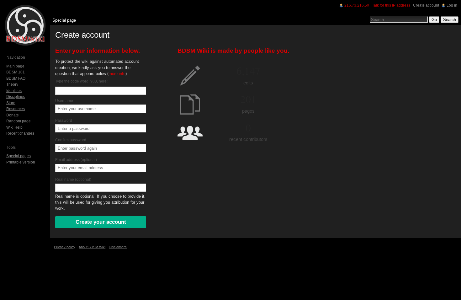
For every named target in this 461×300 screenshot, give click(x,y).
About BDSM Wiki (92, 247)
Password (63, 120)
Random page (18, 121)
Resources (15, 109)
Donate (12, 115)
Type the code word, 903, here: (81, 81)
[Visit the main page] (25, 25)
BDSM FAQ (15, 78)
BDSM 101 (15, 72)
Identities (14, 90)
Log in (452, 5)
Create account (426, 5)
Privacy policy (64, 247)
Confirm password (70, 140)
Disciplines (15, 96)
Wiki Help (14, 127)
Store (10, 103)
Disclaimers (118, 247)
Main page (15, 66)
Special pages (18, 156)
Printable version (20, 162)
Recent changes (20, 133)
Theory (12, 84)
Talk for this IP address (391, 5)
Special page (64, 20)
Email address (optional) (76, 160)
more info (117, 73)
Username (64, 101)
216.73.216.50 (356, 5)
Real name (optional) (73, 179)
